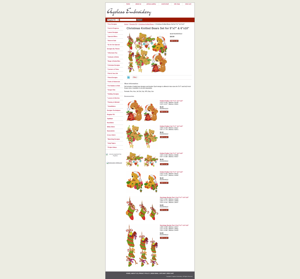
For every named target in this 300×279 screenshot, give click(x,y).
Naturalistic (111, 131)
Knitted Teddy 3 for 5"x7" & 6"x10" (171, 153)
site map (177, 4)
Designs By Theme (113, 49)
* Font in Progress (113, 28)
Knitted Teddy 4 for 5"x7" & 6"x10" (171, 172)
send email (165, 4)
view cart (188, 4)
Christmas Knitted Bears (146, 24)
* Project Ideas (112, 147)
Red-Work (110, 123)
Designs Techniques (113, 110)
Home (126, 24)
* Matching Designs (113, 139)
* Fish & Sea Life (112, 73)
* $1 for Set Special (113, 45)
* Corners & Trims (113, 69)
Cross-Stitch (111, 135)
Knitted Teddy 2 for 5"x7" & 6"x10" (171, 126)
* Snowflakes (111, 106)
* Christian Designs (113, 65)
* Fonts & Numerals (113, 81)
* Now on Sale (111, 40)
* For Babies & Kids (113, 86)
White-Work (111, 127)
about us (138, 4)
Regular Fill (133, 24)
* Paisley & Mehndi (113, 102)
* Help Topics (111, 143)
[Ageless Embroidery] (134, 12)
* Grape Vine (111, 90)
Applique (110, 118)
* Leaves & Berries (113, 98)
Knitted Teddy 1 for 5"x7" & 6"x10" (171, 101)
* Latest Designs (112, 32)
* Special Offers (112, 36)
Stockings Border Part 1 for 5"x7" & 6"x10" (174, 197)
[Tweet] (128, 78)
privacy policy (151, 4)
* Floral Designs (112, 77)
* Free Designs (112, 24)
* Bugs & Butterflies (113, 61)
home (128, 4)
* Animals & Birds (113, 57)
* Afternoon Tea (112, 53)
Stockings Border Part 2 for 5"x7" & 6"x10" (174, 225)
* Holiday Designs (113, 94)
